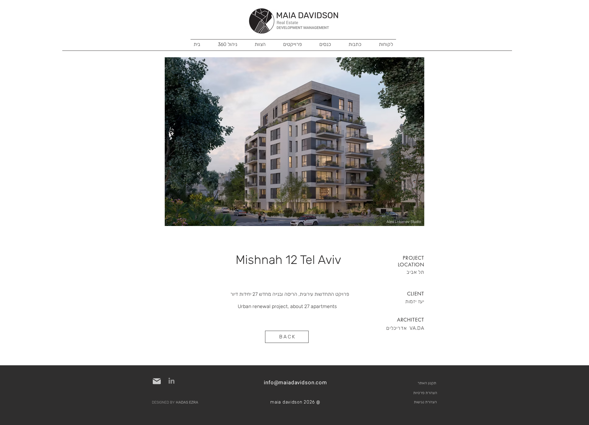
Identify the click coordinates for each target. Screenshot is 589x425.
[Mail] (157, 381)
